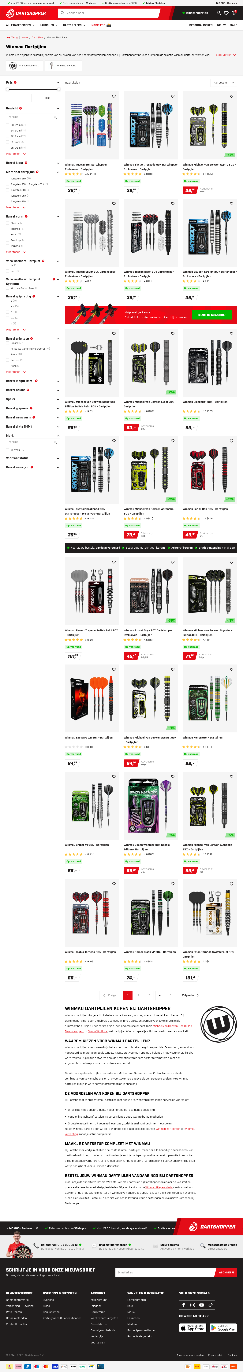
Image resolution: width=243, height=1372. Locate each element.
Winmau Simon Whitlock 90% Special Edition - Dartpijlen (147, 847)
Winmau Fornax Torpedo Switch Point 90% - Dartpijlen (91, 633)
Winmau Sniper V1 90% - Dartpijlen (87, 845)
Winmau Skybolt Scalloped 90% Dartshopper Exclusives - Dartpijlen (87, 511)
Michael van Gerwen (165, 1026)
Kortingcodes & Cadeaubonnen (62, 1318)
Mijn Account (99, 1300)
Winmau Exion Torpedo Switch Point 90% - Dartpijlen (209, 954)
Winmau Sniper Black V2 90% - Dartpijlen (150, 952)
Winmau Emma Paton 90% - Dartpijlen (89, 737)
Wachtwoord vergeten (104, 1318)
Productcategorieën (139, 1336)
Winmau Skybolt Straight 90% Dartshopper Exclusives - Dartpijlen (210, 274)
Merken (132, 1324)
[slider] (7, 89)
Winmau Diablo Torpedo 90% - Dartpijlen (90, 952)
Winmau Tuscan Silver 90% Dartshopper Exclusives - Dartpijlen (90, 274)
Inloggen (96, 1306)
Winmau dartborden (168, 1129)
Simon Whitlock (97, 1031)
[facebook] (183, 1305)
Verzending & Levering (20, 1306)
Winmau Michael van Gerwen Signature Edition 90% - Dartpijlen (208, 633)
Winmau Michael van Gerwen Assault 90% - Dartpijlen (150, 740)
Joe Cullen (185, 1026)
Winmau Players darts (159, 1187)
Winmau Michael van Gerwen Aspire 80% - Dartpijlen (209, 167)
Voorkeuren (98, 1342)
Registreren (98, 1312)
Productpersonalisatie (141, 1330)
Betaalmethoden (16, 1318)
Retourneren (14, 1312)
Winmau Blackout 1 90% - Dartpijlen (205, 402)
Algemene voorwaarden (190, 1355)
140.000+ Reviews (226, 3)
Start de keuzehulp (212, 315)
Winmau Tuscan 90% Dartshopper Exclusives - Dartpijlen (86, 167)
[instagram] (192, 1305)
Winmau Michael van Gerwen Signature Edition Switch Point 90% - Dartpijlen (90, 404)
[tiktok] (210, 1305)
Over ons (48, 1300)
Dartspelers (72, 25)
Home (25, 37)
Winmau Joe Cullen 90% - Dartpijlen (205, 509)
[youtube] (201, 1305)
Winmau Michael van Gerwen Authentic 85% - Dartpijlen (207, 847)
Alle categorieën (18, 25)
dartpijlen (37, 37)
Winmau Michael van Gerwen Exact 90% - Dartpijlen (150, 404)
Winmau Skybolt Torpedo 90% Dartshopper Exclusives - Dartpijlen (151, 167)
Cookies (232, 1355)
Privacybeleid (215, 1355)
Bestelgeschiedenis (103, 1330)
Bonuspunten (51, 1312)
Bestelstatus (99, 1324)
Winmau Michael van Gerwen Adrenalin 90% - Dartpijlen (149, 511)
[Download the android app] (223, 1327)
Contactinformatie (17, 1300)
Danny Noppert (74, 1031)
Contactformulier (16, 1324)
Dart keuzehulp (136, 1300)
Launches (47, 25)
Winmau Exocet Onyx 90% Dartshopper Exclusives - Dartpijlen (148, 633)
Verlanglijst (97, 1336)
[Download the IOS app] (193, 1327)
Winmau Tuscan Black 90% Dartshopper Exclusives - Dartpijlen (149, 274)
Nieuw (131, 1312)
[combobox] (110, 13)
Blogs (46, 1306)
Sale (130, 1306)
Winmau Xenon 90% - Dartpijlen (202, 737)
